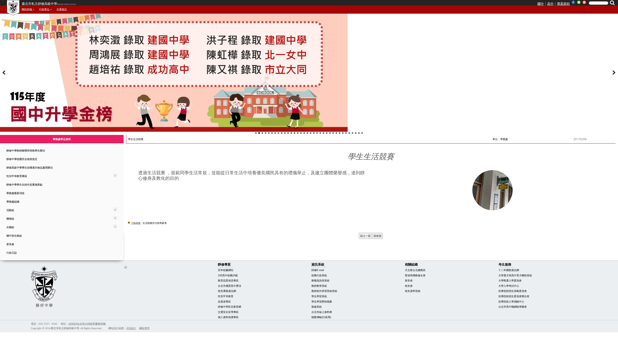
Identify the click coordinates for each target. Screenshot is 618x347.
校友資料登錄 (412, 291)
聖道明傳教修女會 (415, 275)
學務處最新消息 (15, 193)
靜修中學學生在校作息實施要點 (24, 184)
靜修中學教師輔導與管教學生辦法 (25, 150)
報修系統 (316, 306)
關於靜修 (27, 9)
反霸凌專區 (224, 301)
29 (346, 133)
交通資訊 (61, 9)
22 (323, 133)
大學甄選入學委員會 (510, 280)
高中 (550, 3)
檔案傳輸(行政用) (321, 317)
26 (336, 133)
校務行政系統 (319, 275)
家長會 (10, 244)
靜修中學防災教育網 (229, 306)
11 (288, 133)
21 (320, 133)
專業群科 (563, 3)
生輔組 (10, 227)
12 (291, 133)
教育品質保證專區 (228, 280)
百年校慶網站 (225, 270)
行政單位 (44, 9)
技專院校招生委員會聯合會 (513, 296)
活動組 (10, 210)
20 (317, 133)
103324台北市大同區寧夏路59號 (87, 323)
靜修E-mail (317, 270)
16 (304, 133)
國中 (540, 3)
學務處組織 (12, 201)
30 (349, 133)
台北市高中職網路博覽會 (512, 306)
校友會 (409, 286)
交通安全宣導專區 (228, 312)
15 (301, 133)
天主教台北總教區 (415, 270)
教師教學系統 (319, 286)
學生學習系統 (319, 296)
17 (307, 133)
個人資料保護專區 (228, 317)
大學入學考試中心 (508, 286)
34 (362, 133)
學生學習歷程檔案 (321, 301)
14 (298, 133)
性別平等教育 (225, 296)
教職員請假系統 (320, 280)
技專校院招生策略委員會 (512, 291)
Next (613, 72)
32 (355, 133)
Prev (4, 72)
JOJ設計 (131, 328)
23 (327, 133)
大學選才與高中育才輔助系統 (515, 275)
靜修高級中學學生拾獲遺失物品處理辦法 (29, 167)
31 (352, 133)
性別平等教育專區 (16, 176)
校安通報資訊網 (227, 291)
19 (314, 133)
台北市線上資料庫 (321, 312)
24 (330, 133)
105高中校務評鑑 (228, 275)
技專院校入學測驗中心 (511, 301)
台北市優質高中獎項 (229, 286)
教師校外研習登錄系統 (324, 291)
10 (285, 133)
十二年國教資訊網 (508, 270)
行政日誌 (11, 252)
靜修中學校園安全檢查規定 (21, 159)
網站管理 (144, 328)
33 (359, 133)
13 (294, 133)
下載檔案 (135, 223)
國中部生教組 (14, 235)
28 (343, 133)
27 (339, 133)
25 (333, 133)
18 (310, 133)
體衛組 (10, 218)
